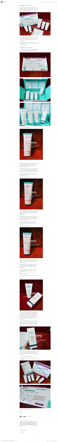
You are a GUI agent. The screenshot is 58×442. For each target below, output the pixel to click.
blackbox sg (36, 422)
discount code (25, 423)
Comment (36, 436)
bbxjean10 (21, 421)
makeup (32, 423)
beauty (23, 421)
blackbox (29, 422)
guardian (28, 423)
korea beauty (30, 423)
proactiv (37, 423)
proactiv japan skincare (25, 424)
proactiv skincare (29, 424)
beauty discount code (35, 421)
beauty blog (25, 421)
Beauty (31, 420)
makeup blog (34, 423)
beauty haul (21, 422)
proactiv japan (21, 424)
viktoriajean (21, 425)
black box (27, 422)
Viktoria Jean (5, 1)
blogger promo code (22, 423)
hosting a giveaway (23, 42)
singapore (35, 424)
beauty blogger (28, 421)
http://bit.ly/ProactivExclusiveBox (28, 356)
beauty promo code (24, 422)
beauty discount (31, 421)
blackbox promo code (32, 422)
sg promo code (32, 424)
